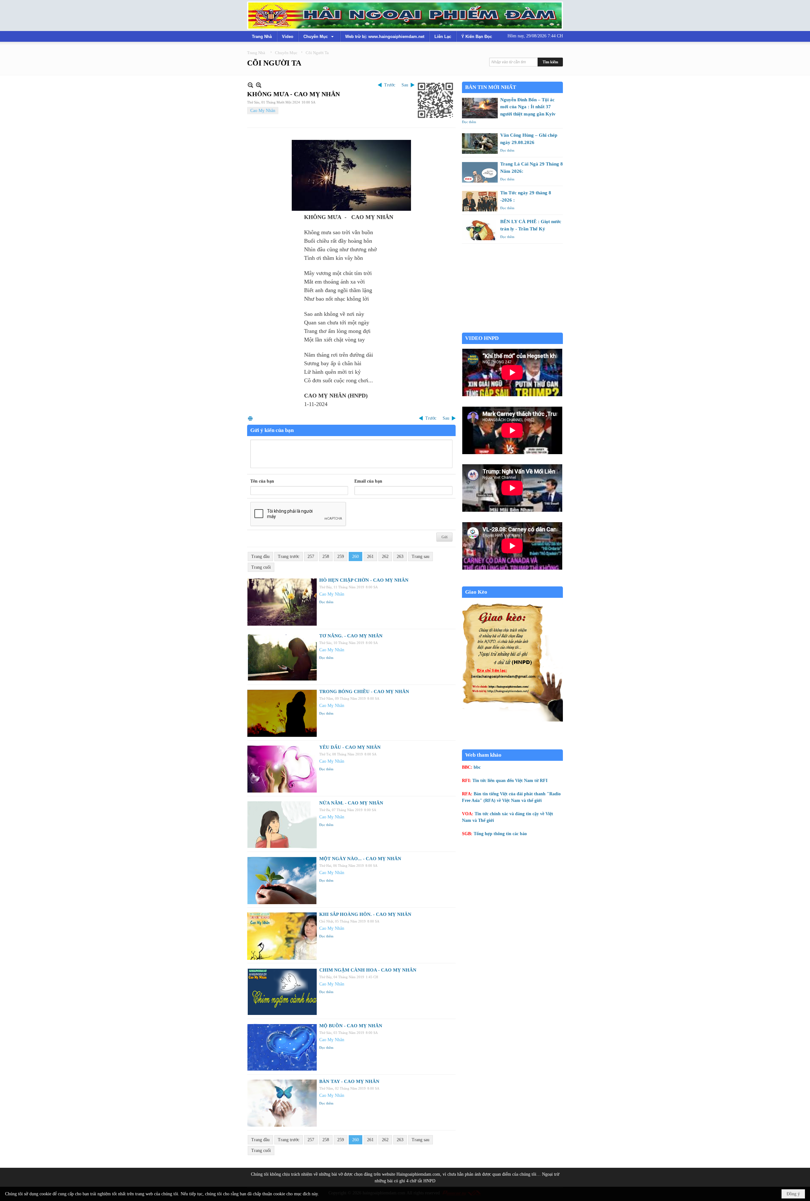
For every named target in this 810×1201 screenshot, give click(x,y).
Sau (405, 85)
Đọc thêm (326, 602)
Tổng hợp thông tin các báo (500, 833)
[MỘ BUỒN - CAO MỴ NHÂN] (282, 1047)
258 (325, 556)
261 (370, 556)
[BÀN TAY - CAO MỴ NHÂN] (282, 1103)
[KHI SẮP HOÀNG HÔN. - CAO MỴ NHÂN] (282, 936)
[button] (319, 36)
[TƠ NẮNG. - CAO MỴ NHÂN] (282, 657)
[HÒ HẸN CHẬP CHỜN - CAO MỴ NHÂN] (282, 602)
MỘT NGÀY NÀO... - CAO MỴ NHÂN (360, 858)
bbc (477, 767)
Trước (389, 85)
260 (355, 556)
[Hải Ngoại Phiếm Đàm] (405, 15)
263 (400, 556)
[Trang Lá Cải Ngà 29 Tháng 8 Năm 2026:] (480, 172)
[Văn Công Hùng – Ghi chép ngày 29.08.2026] (480, 143)
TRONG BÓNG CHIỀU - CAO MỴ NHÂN (364, 691)
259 (340, 556)
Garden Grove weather (512, 329)
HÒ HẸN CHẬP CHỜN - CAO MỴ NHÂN (363, 580)
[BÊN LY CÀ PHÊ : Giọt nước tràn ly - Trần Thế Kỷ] (480, 230)
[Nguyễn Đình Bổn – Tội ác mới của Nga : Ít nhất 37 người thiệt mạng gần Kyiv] (480, 108)
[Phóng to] (258, 85)
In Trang (250, 418)
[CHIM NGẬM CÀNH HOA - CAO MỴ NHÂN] (282, 992)
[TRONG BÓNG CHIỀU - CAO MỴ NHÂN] (282, 713)
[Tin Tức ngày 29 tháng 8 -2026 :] (480, 201)
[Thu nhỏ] (250, 85)
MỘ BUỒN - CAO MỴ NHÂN (350, 1025)
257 (311, 556)
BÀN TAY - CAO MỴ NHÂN (349, 1081)
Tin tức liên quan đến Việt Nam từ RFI (509, 780)
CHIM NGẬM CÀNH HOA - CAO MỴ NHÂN (367, 970)
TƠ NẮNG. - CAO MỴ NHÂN (351, 635)
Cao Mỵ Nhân (262, 110)
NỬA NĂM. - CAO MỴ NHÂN (351, 802)
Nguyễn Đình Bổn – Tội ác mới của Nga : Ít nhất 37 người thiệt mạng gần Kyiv (528, 106)
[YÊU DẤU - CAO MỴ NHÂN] (282, 769)
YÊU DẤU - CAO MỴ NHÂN (350, 747)
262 (385, 556)
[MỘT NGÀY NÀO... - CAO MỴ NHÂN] (282, 880)
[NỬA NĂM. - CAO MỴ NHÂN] (282, 824)
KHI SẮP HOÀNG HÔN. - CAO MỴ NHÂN (365, 914)
